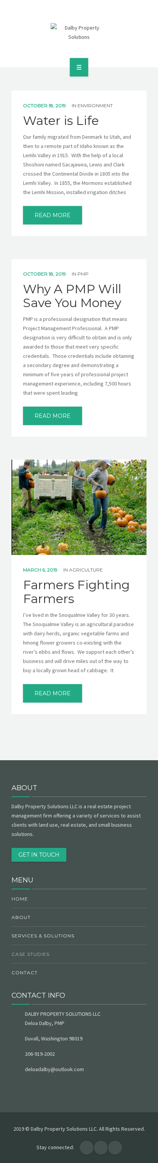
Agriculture (86, 570)
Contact (25, 972)
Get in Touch (38, 854)
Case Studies (30, 954)
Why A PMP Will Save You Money (72, 296)
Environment (95, 105)
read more (53, 215)
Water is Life (61, 121)
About (21, 917)
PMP (83, 274)
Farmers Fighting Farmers (76, 592)
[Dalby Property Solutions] (79, 32)
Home (20, 899)
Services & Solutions (43, 936)
